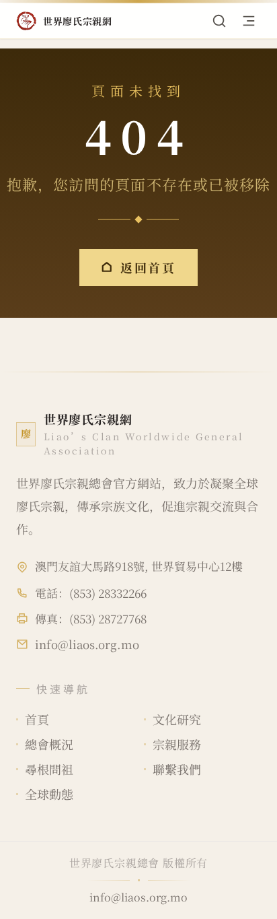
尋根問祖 (49, 769)
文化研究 (177, 719)
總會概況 (49, 744)
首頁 (37, 719)
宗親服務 (177, 744)
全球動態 (49, 794)
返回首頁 (148, 267)
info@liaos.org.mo (87, 644)
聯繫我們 (177, 769)
